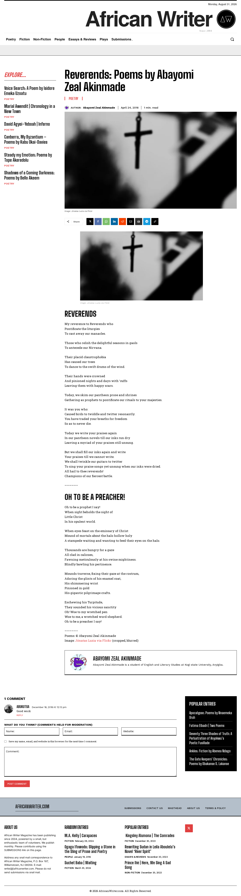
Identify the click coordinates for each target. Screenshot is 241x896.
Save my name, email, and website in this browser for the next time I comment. (53, 741)
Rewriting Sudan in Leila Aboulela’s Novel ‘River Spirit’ (150, 849)
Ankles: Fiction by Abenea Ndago (210, 751)
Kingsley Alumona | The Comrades (149, 835)
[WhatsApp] (106, 221)
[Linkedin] (114, 221)
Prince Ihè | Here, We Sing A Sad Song (148, 865)
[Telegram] (146, 221)
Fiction (69, 841)
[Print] (138, 221)
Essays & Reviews (135, 857)
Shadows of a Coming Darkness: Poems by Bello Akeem (29, 175)
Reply (20, 715)
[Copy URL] (154, 221)
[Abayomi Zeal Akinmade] (68, 108)
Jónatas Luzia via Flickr (93, 640)
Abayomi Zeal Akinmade (99, 107)
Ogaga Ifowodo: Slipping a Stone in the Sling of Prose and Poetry (90, 849)
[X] (90, 221)
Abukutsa (23, 706)
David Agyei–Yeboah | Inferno (27, 124)
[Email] (130, 221)
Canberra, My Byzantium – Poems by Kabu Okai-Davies (25, 139)
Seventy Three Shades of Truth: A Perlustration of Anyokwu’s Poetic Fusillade (210, 738)
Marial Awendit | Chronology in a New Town (29, 109)
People (69, 857)
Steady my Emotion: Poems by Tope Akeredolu (28, 157)
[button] (232, 39)
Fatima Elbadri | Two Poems (206, 725)
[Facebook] (98, 221)
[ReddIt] (122, 221)
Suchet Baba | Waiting (81, 862)
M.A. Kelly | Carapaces (81, 835)
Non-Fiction (132, 872)
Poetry (9, 99)
